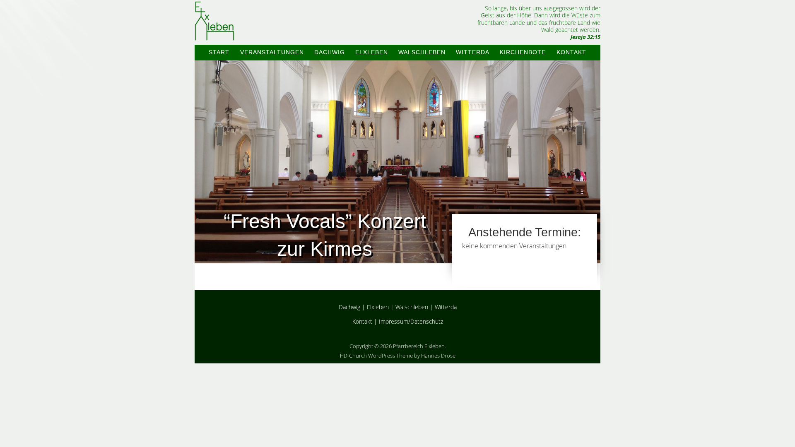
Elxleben (371, 52)
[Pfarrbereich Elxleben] (214, 33)
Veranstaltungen (272, 52)
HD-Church (353, 355)
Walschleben (422, 52)
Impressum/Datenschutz (411, 321)
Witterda (472, 52)
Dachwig (329, 52)
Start (219, 52)
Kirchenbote (523, 52)
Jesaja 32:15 (585, 37)
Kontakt (571, 52)
